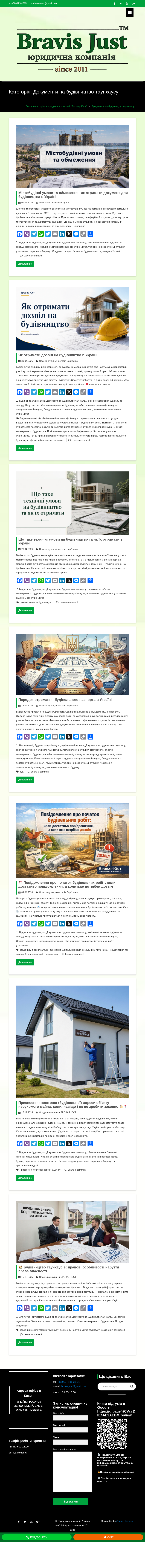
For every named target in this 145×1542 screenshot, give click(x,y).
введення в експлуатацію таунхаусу (39, 1330)
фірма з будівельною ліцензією (47, 440)
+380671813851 (19, 3)
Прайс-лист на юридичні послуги (114, 1479)
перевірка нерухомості (51, 941)
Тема (56, 1437)
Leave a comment (33, 255)
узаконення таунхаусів (113, 1330)
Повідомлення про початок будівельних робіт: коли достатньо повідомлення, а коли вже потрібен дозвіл (66, 884)
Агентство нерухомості (31, 1317)
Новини (44, 247)
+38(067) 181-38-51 (68, 1381)
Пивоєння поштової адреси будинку (53, 758)
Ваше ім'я (58, 1413)
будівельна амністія (30, 418)
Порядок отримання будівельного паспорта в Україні (65, 700)
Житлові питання (97, 1152)
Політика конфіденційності (117, 1471)
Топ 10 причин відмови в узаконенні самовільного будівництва (63, 435)
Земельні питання (40, 1321)
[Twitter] (120, 4)
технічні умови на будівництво (36, 602)
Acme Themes (124, 1521)
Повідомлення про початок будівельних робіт (68, 409)
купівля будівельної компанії (98, 427)
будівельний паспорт (53, 418)
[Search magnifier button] (131, 1386)
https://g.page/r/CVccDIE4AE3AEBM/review (116, 1413)
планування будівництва (29, 409)
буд (22, 771)
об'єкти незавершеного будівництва (68, 247)
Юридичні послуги (61, 251)
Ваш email (59, 1425)
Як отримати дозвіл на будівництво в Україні (57, 355)
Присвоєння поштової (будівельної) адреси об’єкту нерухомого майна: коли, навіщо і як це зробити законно (68, 1104)
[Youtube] (127, 4)
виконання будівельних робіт (84, 422)
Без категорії (26, 745)
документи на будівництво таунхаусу (62, 427)
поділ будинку (53, 763)
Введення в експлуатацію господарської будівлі (42, 422)
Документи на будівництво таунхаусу (66, 242)
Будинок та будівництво (32, 242)
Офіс (110, 1537)
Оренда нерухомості (27, 941)
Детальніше (25, 263)
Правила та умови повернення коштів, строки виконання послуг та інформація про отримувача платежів (115, 1460)
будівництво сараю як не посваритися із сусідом (92, 418)
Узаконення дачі (67, 1161)
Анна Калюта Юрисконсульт (54, 202)
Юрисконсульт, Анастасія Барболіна (58, 361)
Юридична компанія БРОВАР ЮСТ (57, 1112)
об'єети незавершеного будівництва (59, 405)
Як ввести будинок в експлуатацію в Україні (96, 251)
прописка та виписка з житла (41, 1161)
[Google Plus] (133, 4)
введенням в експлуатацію (34, 950)
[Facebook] (114, 4)
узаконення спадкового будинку (33, 251)
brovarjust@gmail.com (45, 3)
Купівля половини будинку (74, 750)
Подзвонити (38, 1537)
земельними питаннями (94, 950)
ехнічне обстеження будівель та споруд (37, 750)
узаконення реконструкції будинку (106, 247)
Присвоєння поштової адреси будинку (40, 1169)
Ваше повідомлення (64, 1449)
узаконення (22, 945)
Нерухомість (32, 247)
